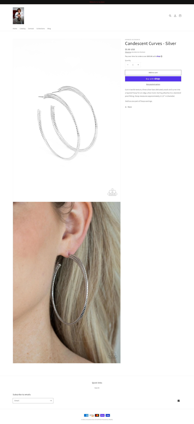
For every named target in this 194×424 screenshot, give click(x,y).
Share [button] (130, 107)
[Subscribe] (50, 400)
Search (97, 388)
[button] (170, 15)
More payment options (153, 84)
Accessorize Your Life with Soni (94, 419)
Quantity (128, 60)
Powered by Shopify (107, 419)
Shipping (128, 52)
